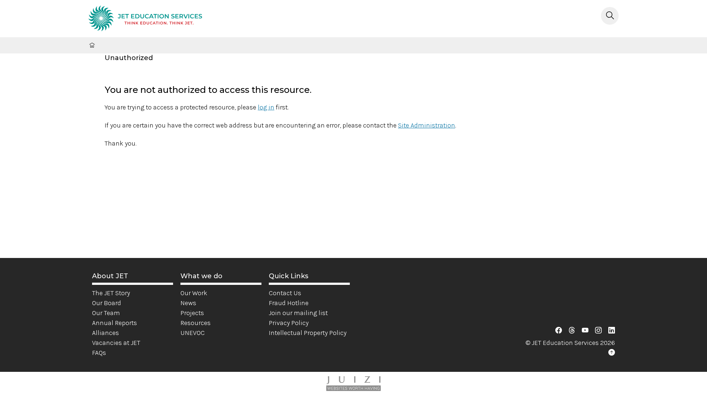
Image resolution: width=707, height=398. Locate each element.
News (188, 303)
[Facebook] (558, 331)
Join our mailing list (298, 313)
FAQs (99, 353)
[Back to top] (611, 353)
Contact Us (285, 293)
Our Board (106, 303)
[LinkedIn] (611, 331)
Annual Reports (114, 323)
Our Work (193, 293)
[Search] (610, 16)
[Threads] (572, 331)
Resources (195, 323)
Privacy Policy (289, 323)
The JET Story (111, 293)
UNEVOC (192, 333)
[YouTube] (585, 331)
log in (266, 107)
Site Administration (426, 125)
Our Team (106, 313)
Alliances (105, 333)
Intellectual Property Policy (308, 333)
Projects (192, 313)
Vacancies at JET (116, 343)
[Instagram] (598, 331)
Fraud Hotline (289, 303)
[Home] (145, 20)
